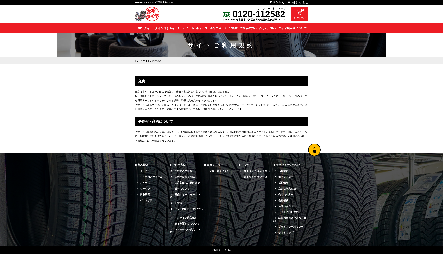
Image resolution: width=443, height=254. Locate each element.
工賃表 (178, 203)
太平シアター (285, 176)
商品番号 (215, 28)
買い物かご (299, 14)
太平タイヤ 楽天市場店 (257, 171)
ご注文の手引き (183, 171)
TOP (139, 28)
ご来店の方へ (248, 28)
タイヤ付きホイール (167, 28)
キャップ (202, 28)
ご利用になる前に (185, 176)
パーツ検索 (230, 28)
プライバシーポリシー (291, 226)
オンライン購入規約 (186, 217)
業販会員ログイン (219, 171)
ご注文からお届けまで (187, 182)
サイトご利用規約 (288, 212)
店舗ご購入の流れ (288, 188)
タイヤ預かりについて (292, 28)
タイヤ (148, 28)
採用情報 (283, 182)
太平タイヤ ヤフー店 (255, 176)
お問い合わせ (299, 2)
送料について (182, 188)
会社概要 (283, 200)
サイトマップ (285, 232)
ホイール (188, 28)
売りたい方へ (267, 28)
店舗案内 (278, 2)
